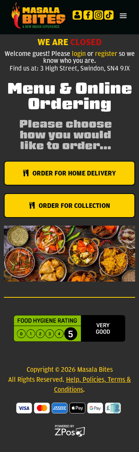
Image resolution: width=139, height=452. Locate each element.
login (79, 54)
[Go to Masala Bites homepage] (36, 15)
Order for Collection (74, 205)
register (106, 54)
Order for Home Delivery (74, 173)
